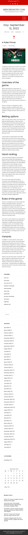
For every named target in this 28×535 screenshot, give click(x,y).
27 (8, 483)
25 (22, 480)
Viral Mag (12, 533)
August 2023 (7, 410)
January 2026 (7, 335)
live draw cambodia (9, 296)
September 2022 (8, 439)
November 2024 (8, 373)
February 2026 (7, 333)
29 (14, 483)
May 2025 (6, 357)
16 (16, 478)
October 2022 (7, 436)
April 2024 (6, 388)
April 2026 (6, 327)
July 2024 (6, 381)
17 (19, 478)
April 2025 (6, 359)
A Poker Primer (9, 42)
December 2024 (8, 370)
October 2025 (7, 343)
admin (4, 45)
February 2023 (7, 426)
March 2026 (7, 330)
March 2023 (7, 423)
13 (8, 478)
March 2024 (7, 391)
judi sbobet (7, 294)
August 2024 (7, 378)
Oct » (8, 487)
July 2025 (6, 351)
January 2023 (7, 428)
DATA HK (6, 278)
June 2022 (6, 447)
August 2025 (7, 349)
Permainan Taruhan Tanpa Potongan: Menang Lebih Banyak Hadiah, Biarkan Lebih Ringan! (13, 510)
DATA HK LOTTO (8, 283)
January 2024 (7, 397)
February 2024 (7, 394)
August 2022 (7, 442)
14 (11, 478)
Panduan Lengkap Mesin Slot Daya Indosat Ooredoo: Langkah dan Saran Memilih (13, 519)
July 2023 (6, 412)
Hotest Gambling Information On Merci (14, 11)
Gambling (12, 45)
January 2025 (7, 367)
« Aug (5, 487)
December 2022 (8, 431)
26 (5, 483)
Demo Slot (6, 291)
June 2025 (6, 354)
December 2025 (8, 338)
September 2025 (8, 346)
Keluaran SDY (7, 304)
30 (16, 483)
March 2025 (7, 362)
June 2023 (6, 415)
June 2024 (6, 383)
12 (5, 478)
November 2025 (8, 341)
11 (22, 476)
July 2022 (6, 444)
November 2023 (8, 402)
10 (19, 476)
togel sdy (6, 301)
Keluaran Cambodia (9, 286)
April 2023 (6, 420)
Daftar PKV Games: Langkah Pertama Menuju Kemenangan (13, 500)
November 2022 (8, 434)
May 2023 (6, 418)
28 (11, 483)
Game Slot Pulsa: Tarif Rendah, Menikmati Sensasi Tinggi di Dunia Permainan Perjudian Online (12, 505)
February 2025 (7, 365)
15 (13, 478)
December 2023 (8, 399)
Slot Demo (6, 280)
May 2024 (6, 386)
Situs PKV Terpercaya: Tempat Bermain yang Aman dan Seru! (12, 514)
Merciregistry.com (14, 9)
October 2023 (7, 404)
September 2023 (8, 407)
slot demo (6, 299)
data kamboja (7, 288)
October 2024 (7, 375)
